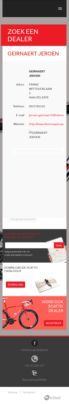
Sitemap (13, 392)
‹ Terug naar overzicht (22, 219)
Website (52, 397)
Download (15, 284)
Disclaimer (29, 392)
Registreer (53, 323)
